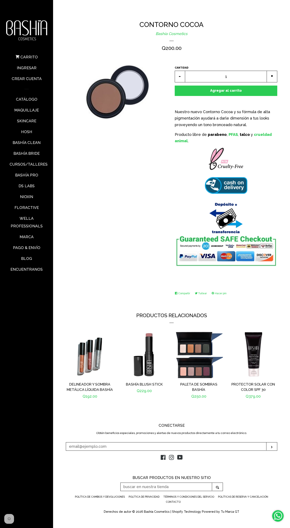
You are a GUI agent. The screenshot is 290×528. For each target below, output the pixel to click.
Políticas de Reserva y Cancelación (243, 496)
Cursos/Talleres (27, 164)
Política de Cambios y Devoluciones (100, 496)
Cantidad (182, 67)
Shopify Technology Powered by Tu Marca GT (205, 511)
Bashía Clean (27, 142)
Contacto (173, 501)
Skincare (26, 121)
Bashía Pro (26, 175)
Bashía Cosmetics (171, 33)
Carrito (28, 57)
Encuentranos (26, 269)
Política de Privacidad (144, 496)
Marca (27, 237)
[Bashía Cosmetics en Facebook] (163, 458)
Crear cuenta (27, 78)
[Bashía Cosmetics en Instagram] (171, 458)
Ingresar (27, 68)
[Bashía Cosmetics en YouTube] (180, 458)
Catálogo (26, 99)
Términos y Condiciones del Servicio (188, 496)
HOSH (26, 132)
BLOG (26, 258)
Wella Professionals (27, 222)
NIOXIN (26, 196)
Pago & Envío (26, 247)
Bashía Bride (26, 153)
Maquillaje (26, 110)
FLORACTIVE (26, 207)
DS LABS (26, 186)
